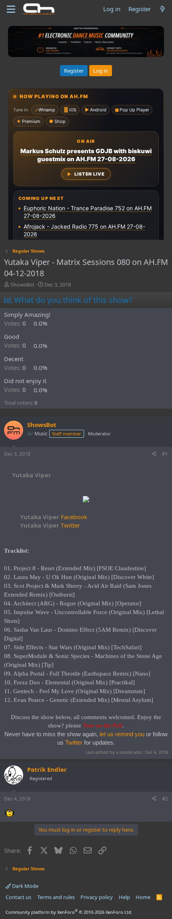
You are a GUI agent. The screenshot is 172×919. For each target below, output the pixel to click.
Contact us (18, 897)
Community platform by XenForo (69, 912)
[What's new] (162, 9)
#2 (165, 798)
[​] (86, 500)
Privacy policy (96, 897)
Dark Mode (24, 885)
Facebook (53, 517)
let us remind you (122, 734)
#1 (165, 454)
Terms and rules (56, 897)
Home (143, 897)
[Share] (154, 454)
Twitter (50, 525)
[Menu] (11, 9)
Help (124, 897)
